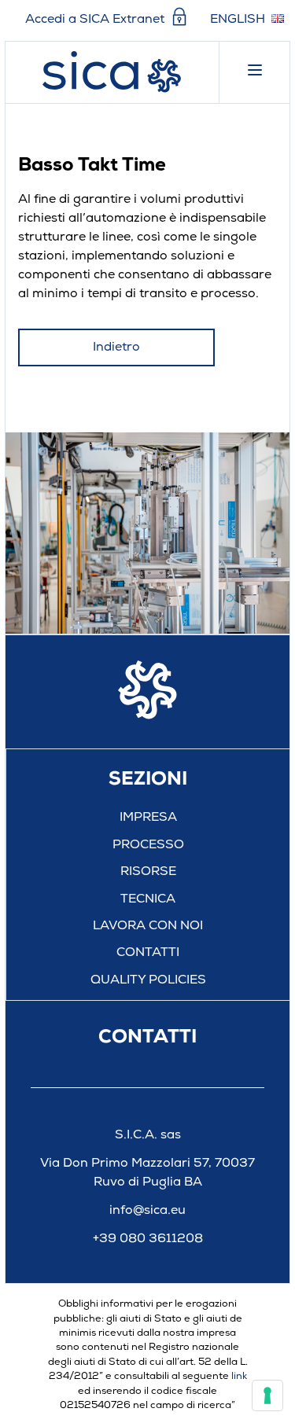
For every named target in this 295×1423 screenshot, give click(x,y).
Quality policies (148, 980)
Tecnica (147, 899)
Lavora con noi (148, 926)
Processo (148, 845)
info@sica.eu (147, 1210)
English (237, 19)
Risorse (148, 872)
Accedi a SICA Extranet (96, 19)
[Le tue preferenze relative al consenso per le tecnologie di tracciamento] (267, 1395)
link (239, 1376)
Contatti (147, 953)
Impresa (148, 817)
